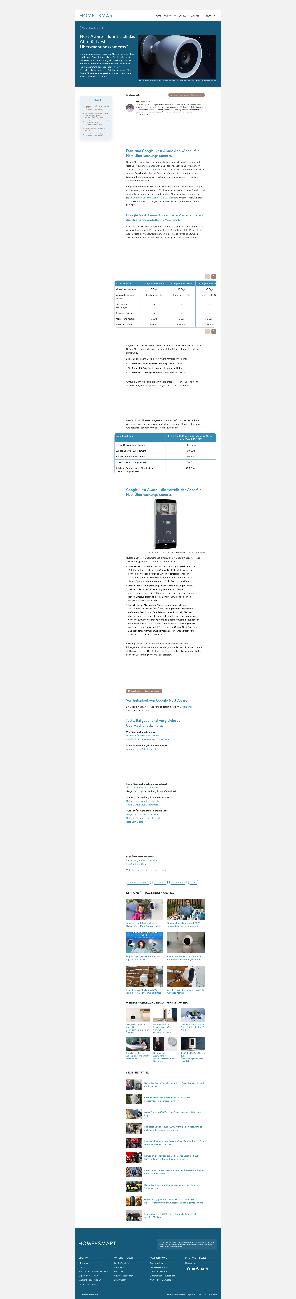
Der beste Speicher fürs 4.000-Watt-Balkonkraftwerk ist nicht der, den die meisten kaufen (173, 1128)
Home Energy (179, 16)
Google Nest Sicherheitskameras (153, 169)
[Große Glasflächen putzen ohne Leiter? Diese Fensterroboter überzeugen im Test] (134, 1099)
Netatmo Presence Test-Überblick (143, 818)
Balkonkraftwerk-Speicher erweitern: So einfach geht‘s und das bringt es (174, 1084)
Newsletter (191, 1263)
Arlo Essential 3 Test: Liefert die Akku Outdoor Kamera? (186, 991)
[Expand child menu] (170, 16)
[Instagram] (202, 1269)
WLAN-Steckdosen (123, 1275)
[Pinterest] (198, 1269)
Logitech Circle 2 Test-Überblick (142, 749)
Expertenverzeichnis (89, 1275)
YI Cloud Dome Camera (159, 739)
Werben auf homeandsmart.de (94, 1271)
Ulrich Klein (145, 101)
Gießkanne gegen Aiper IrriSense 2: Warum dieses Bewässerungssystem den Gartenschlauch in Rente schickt (173, 1201)
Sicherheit (160, 882)
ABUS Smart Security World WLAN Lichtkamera (154, 197)
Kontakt (82, 1267)
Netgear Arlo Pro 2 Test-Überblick (143, 800)
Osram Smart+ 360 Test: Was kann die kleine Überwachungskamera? (184, 958)
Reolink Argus (133, 804)
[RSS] (207, 1269)
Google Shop (186, 706)
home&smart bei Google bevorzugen (188, 95)
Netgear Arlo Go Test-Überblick (142, 814)
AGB (205, 1294)
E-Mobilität (196, 16)
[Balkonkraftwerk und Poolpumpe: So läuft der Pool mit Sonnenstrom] (134, 1186)
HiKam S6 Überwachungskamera (142, 735)
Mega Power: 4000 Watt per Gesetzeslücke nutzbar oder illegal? (173, 1114)
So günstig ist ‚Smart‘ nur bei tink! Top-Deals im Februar (143, 958)
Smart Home (162, 16)
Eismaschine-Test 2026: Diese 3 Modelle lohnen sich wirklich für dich (170, 1215)
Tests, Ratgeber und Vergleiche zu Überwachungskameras (97, 135)
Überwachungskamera (91, 28)
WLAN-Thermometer (160, 1279)
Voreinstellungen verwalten (176, 1294)
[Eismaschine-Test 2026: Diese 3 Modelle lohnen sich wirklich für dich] (134, 1215)
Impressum (191, 1294)
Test (193, 882)
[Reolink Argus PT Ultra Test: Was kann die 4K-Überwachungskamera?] (144, 976)
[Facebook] (188, 1269)
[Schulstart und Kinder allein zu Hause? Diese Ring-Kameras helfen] (144, 909)
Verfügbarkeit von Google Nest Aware (96, 129)
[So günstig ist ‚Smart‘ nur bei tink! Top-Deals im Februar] (144, 942)
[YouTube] (193, 1269)
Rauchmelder (156, 1263)
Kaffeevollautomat (159, 1267)
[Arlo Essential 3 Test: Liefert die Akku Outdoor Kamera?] (186, 976)
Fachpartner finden (88, 1283)
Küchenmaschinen (159, 1271)
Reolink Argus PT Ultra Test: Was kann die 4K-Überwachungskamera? (144, 991)
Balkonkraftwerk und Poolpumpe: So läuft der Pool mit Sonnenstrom (171, 1186)
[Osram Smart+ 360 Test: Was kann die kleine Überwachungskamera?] (186, 942)
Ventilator (119, 1267)
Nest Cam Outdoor (135, 821)
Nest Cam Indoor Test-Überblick (142, 787)
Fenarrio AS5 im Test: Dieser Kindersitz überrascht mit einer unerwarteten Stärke (174, 1172)
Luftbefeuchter (122, 1263)
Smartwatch (120, 1279)
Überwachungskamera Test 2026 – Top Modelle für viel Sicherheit (184, 924)
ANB (199, 1294)
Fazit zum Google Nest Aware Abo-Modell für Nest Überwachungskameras (97, 108)
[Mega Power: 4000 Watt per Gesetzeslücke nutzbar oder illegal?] (134, 1114)
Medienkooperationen (90, 1279)
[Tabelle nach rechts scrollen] (213, 276)
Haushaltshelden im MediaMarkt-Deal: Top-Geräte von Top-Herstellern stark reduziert (174, 1143)
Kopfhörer (119, 1271)
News (208, 16)
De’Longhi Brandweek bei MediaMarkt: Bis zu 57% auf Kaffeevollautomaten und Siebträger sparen (171, 1157)
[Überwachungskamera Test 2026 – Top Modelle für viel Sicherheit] (186, 909)
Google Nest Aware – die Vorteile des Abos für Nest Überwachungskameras (96, 123)
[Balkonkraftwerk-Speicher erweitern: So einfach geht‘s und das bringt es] (134, 1084)
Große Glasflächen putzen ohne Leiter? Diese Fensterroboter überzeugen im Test (167, 1099)
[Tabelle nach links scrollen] (207, 276)
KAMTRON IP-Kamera (137, 739)
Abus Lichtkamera (149, 804)
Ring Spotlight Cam (136, 864)
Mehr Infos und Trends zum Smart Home (146, 870)
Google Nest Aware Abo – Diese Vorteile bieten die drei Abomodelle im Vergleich (96, 115)
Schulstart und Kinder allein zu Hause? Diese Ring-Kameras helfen (143, 924)
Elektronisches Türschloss (162, 1275)
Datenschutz (213, 1294)
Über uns (83, 1263)
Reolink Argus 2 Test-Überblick (141, 860)
